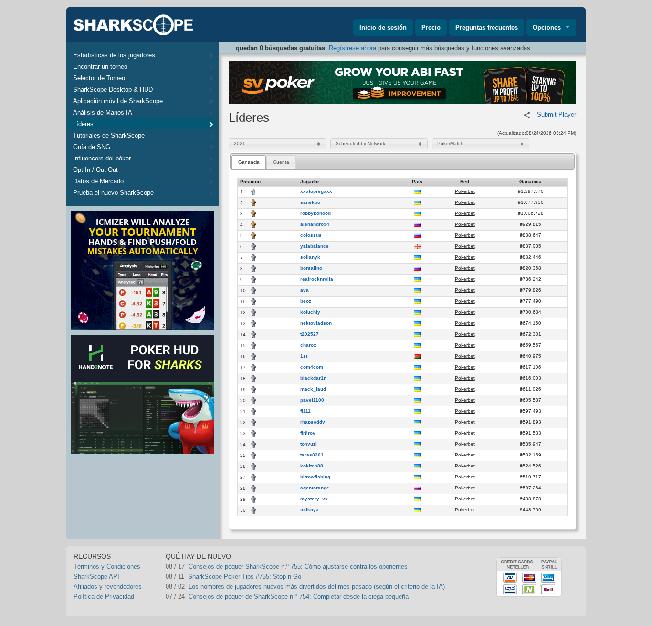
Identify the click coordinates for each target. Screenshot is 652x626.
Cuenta (281, 162)
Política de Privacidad (104, 596)
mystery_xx (314, 499)
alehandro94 (314, 224)
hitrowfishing (315, 477)
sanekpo (310, 202)
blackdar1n (313, 378)
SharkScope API (96, 576)
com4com (311, 367)
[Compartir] (527, 115)
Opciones (547, 27)
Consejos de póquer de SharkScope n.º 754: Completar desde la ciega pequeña (299, 596)
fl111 (305, 411)
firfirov (307, 433)
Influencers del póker (102, 158)
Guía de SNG (91, 146)
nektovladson (316, 323)
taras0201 (312, 455)
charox (308, 345)
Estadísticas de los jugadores (114, 55)
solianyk (310, 257)
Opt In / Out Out (95, 169)
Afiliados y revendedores (108, 586)
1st (303, 356)
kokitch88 (311, 466)
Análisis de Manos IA (102, 112)
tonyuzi (308, 444)
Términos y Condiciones (107, 566)
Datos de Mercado (98, 181)
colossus (311, 235)
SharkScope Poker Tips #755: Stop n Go (244, 576)
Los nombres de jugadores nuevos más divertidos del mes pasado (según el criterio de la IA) (317, 586)
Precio (431, 27)
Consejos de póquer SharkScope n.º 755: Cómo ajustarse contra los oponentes (298, 566)
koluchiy (310, 312)
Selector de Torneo (99, 78)
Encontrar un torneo (100, 66)
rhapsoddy (312, 422)
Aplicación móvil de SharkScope (118, 101)
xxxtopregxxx (316, 191)
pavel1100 (312, 400)
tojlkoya (309, 510)
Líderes (83, 123)
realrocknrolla (316, 279)
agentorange (314, 488)
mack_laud (313, 389)
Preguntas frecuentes (486, 27)
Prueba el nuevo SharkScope (113, 192)
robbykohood (315, 213)
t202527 (309, 334)
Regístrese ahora (352, 48)
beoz (305, 301)
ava (304, 290)
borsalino (311, 268)
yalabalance (314, 246)
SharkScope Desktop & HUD (113, 89)
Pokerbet (465, 191)
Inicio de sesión (383, 27)
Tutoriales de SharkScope (109, 135)
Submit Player (556, 114)
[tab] (248, 162)
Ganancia (249, 162)
